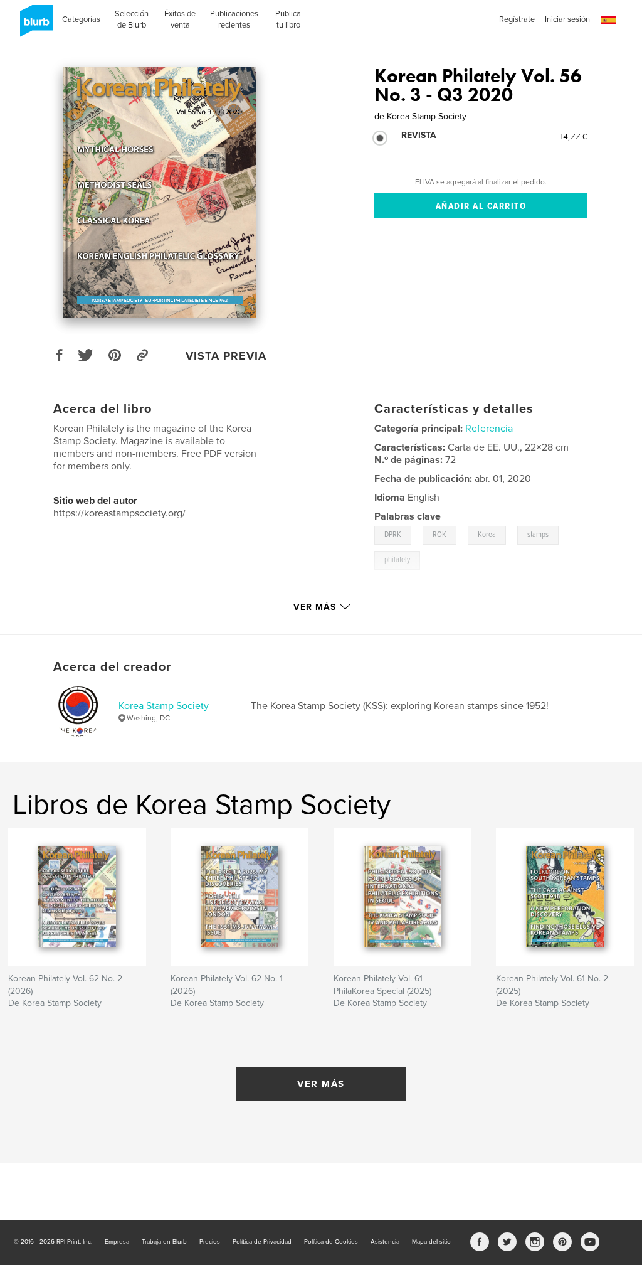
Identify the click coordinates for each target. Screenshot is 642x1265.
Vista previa (226, 356)
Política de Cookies (331, 1242)
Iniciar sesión (567, 19)
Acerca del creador (112, 667)
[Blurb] (34, 25)
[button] (608, 20)
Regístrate (517, 19)
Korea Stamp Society (163, 706)
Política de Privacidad (262, 1242)
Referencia (489, 428)
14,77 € (573, 136)
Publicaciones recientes (234, 19)
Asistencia (385, 1242)
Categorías (81, 19)
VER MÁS (321, 1083)
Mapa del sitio (431, 1242)
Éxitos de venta (180, 19)
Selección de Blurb (132, 19)
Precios (209, 1242)
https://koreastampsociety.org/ (119, 513)
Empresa (117, 1242)
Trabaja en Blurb (164, 1242)
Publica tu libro (288, 19)
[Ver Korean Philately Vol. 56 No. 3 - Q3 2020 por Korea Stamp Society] (159, 192)
